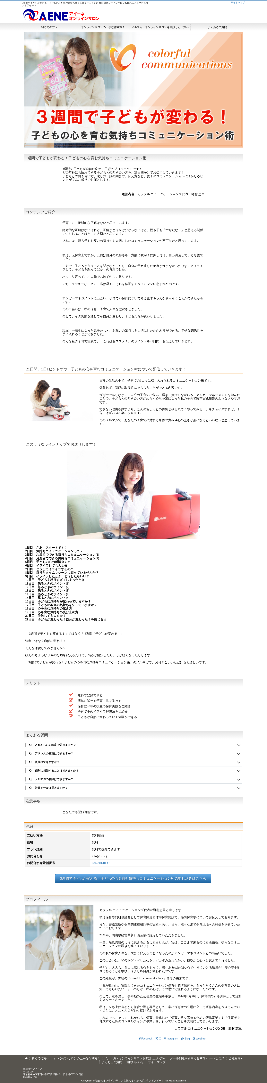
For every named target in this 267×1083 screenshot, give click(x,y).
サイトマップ (238, 2)
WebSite (200, 1038)
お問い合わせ (135, 1062)
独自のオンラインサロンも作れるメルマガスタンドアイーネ (129, 1080)
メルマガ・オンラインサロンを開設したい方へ (160, 27)
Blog (187, 1038)
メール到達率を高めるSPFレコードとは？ (197, 1058)
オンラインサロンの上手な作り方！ (103, 27)
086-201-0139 (100, 863)
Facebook (146, 1038)
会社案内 (234, 1058)
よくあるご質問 (217, 27)
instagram (172, 1038)
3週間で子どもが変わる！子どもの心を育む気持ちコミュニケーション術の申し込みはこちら (133, 878)
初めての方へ (49, 27)
